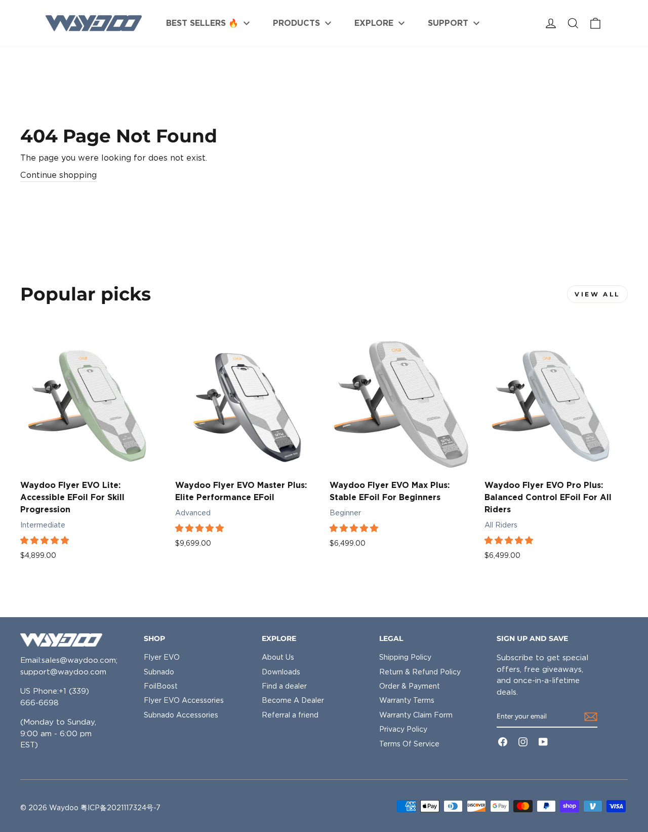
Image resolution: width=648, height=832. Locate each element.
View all (597, 294)
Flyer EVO (162, 657)
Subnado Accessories (181, 715)
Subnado (159, 672)
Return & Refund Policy (420, 672)
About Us (278, 657)
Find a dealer (284, 686)
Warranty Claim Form (416, 715)
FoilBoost (161, 686)
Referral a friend (290, 715)
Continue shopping (58, 175)
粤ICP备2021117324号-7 (120, 808)
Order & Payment (409, 686)
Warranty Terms (406, 700)
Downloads (281, 672)
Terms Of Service (409, 744)
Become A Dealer (293, 700)
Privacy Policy (403, 729)
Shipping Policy (405, 657)
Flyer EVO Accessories (184, 700)
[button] (45, 540)
